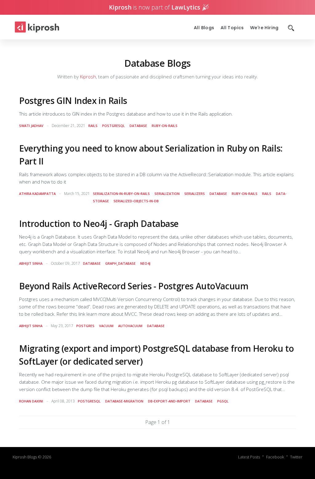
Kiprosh (88, 76)
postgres (85, 325)
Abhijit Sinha (30, 263)
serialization (167, 193)
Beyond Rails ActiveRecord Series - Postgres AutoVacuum (133, 286)
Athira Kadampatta (37, 193)
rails (93, 125)
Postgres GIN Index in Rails (73, 100)
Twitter (296, 457)
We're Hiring (264, 28)
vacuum (106, 325)
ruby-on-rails (164, 125)
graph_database (120, 263)
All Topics (232, 28)
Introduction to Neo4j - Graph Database (99, 223)
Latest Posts (249, 457)
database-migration (124, 401)
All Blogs (204, 28)
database (138, 125)
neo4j (145, 263)
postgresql (113, 125)
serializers (194, 193)
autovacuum (130, 325)
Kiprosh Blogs (25, 457)
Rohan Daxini (31, 401)
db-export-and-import (169, 401)
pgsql (223, 401)
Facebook (275, 457)
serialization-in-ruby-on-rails (121, 193)
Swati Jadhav (31, 125)
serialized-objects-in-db (136, 201)
